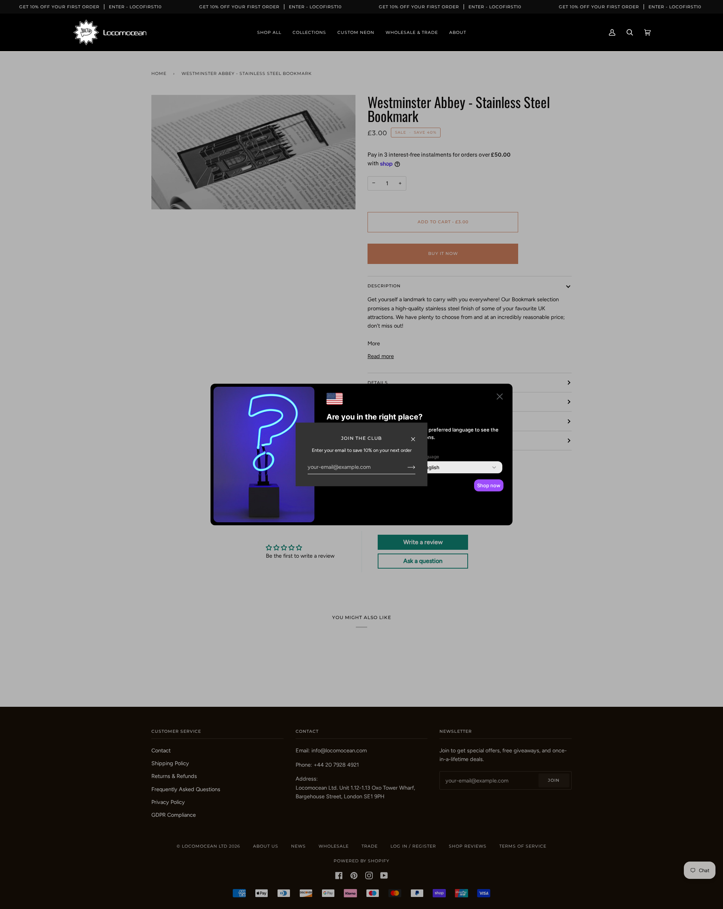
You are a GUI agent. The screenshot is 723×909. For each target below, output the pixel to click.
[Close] (416, 435)
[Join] (405, 467)
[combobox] (431, 467)
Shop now (488, 485)
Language (428, 456)
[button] (499, 398)
